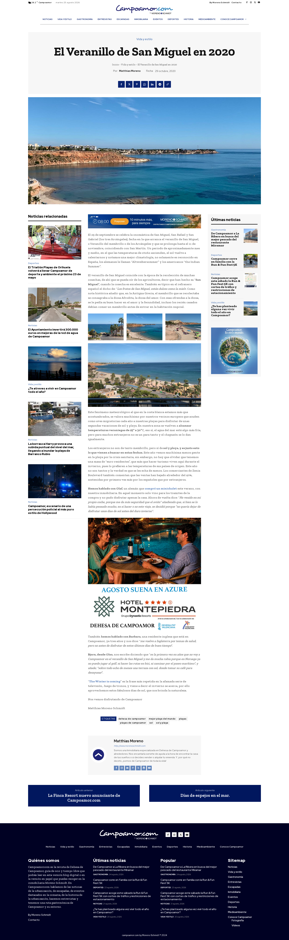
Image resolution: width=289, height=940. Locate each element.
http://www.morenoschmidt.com (129, 745)
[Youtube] (259, 3)
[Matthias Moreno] (100, 755)
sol (151, 722)
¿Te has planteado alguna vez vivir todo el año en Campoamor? (224, 310)
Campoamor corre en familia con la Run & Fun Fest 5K (224, 261)
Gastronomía (218, 230)
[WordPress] (143, 768)
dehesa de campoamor (132, 718)
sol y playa (162, 722)
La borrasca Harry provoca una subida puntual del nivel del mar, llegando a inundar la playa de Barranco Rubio (51, 449)
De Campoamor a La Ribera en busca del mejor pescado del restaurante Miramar (225, 239)
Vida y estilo (144, 39)
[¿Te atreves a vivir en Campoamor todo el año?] (54, 363)
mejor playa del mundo (162, 718)
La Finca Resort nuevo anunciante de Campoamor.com (84, 797)
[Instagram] (251, 3)
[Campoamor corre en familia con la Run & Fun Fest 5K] (251, 261)
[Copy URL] (167, 84)
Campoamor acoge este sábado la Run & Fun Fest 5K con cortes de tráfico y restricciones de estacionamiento (225, 285)
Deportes (33, 263)
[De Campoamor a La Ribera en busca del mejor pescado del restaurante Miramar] (251, 236)
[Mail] (127, 768)
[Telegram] (160, 84)
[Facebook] (247, 3)
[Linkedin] (152, 84)
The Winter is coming (104, 681)
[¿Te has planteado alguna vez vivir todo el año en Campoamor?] (251, 308)
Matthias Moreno (130, 70)
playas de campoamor (133, 722)
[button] (146, 26)
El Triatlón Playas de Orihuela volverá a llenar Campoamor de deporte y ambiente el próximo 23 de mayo (54, 272)
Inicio (115, 64)
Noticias (32, 325)
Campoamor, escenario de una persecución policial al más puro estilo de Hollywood (51, 509)
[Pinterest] (136, 84)
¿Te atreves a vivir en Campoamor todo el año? (52, 390)
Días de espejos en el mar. (205, 795)
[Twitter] (255, 3)
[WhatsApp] (144, 84)
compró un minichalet (161, 488)
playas (182, 718)
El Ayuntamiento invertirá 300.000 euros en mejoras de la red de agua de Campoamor (53, 333)
